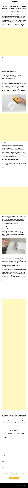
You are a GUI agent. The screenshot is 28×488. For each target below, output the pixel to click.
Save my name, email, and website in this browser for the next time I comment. (14, 474)
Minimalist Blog (21, 485)
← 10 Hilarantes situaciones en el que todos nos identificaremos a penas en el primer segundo (14, 416)
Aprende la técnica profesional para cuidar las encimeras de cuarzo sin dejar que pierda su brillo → (14, 422)
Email (3, 462)
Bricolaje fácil (14, 1)
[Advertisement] (14, 42)
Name (3, 456)
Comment (4, 437)
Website (4, 468)
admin (21, 11)
